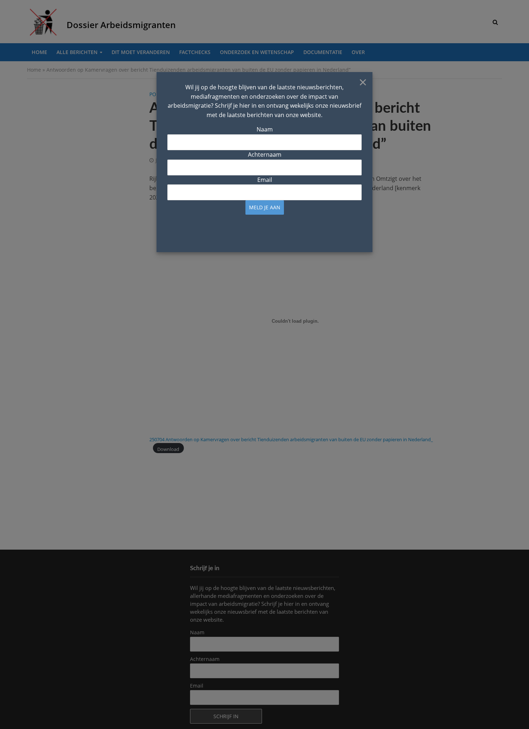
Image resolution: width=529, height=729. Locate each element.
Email (264, 180)
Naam (265, 129)
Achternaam (264, 154)
